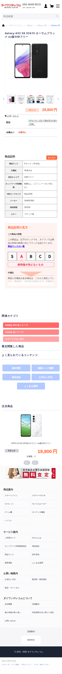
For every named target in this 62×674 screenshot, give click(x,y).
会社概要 (8, 604)
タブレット (9, 503)
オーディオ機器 (38, 512)
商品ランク (9, 554)
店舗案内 (35, 604)
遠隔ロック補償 (45, 367)
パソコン (8, 520)
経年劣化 (35, 554)
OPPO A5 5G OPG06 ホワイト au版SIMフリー (31, 443)
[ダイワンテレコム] (11, 5)
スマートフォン (15, 25)
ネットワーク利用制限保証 (15, 546)
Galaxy (30, 25)
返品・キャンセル (12, 587)
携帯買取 (8, 562)
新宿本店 (31, 640)
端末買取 (16, 367)
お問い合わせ (10, 620)
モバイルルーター (39, 503)
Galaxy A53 (42, 25)
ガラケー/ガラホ (38, 495)
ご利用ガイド (10, 537)
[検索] (57, 16)
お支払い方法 (45, 377)
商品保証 (16, 377)
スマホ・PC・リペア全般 (10, 664)
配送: (8, 122)
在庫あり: (10, 132)
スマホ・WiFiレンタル (41, 664)
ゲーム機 (8, 512)
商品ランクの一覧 (16, 246)
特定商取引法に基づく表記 (43, 612)
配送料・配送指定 (39, 579)
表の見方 (52, 157)
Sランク (11, 451)
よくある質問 (31, 386)
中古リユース (26, 664)
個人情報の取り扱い (13, 612)
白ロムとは (36, 537)
